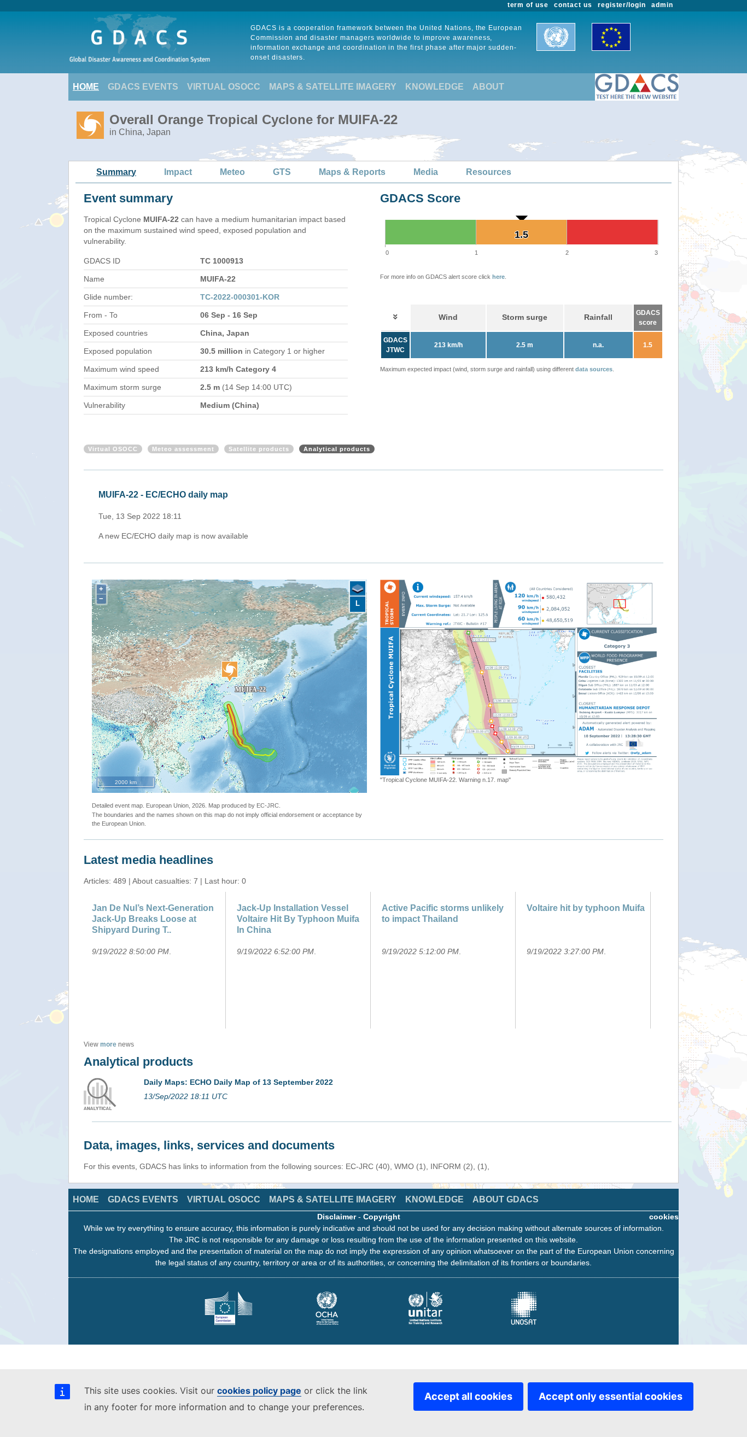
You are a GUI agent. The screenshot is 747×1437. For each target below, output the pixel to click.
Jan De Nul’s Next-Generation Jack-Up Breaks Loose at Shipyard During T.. (153, 918)
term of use (528, 5)
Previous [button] (371, 682)
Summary (116, 172)
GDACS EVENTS (143, 86)
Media (425, 172)
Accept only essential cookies (610, 1396)
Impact (178, 172)
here (498, 276)
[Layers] (357, 589)
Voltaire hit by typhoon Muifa (586, 908)
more (108, 1044)
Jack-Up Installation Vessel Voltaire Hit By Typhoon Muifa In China (298, 918)
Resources (488, 172)
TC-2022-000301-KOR (239, 297)
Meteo (232, 172)
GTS (282, 172)
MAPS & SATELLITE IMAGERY (332, 86)
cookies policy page (259, 1390)
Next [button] (665, 682)
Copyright (381, 1216)
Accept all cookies (468, 1396)
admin (662, 5)
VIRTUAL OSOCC (223, 86)
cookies (664, 1216)
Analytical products (337, 449)
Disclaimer (336, 1216)
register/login (622, 5)
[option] (376, 509)
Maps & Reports (352, 172)
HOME (86, 86)
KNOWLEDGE (434, 86)
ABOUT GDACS (505, 1199)
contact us (573, 5)
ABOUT (488, 86)
